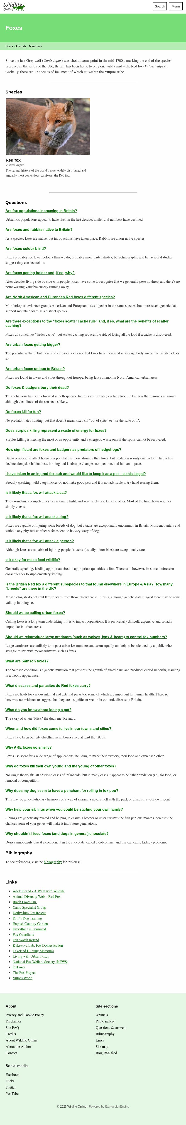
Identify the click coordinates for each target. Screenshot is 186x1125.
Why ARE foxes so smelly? (28, 747)
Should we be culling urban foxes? (35, 613)
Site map (102, 1046)
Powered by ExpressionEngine (109, 1106)
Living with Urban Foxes (31, 956)
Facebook (13, 1074)
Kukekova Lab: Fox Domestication (38, 945)
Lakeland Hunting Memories (33, 950)
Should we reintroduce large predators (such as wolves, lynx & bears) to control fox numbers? (86, 637)
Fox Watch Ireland (26, 939)
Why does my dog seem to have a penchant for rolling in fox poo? (61, 791)
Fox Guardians (23, 934)
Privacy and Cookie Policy (25, 1014)
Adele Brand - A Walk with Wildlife (39, 891)
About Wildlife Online (22, 1040)
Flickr (10, 1080)
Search (160, 6)
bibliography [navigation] (53, 861)
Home (9, 46)
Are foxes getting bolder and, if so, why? (40, 273)
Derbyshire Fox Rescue (29, 912)
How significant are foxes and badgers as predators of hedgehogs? (63, 449)
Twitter (11, 1087)
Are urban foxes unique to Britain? (35, 369)
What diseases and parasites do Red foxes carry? (48, 686)
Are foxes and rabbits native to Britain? (39, 230)
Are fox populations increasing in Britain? (41, 211)
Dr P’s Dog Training (27, 918)
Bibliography (105, 1033)
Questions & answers (111, 1027)
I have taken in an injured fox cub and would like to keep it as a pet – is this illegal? (75, 474)
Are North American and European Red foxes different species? (60, 297)
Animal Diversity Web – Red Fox (37, 896)
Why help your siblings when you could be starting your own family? (64, 809)
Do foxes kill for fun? (23, 412)
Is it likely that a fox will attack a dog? (37, 517)
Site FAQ (12, 1027)
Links (100, 1040)
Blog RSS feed (106, 1052)
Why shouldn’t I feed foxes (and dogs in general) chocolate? (57, 834)
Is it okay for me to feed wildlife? (32, 560)
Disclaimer (13, 1021)
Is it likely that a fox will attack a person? (39, 541)
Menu (176, 6)
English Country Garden (30, 923)
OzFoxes (19, 967)
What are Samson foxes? (27, 661)
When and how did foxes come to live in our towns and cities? (58, 729)
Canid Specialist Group (29, 907)
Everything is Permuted (29, 929)
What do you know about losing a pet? (38, 710)
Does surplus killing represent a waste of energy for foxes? (56, 430)
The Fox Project (24, 972)
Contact (11, 1052)
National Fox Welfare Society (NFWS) (40, 961)
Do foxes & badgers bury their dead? (37, 387)
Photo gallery (105, 1021)
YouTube (12, 1093)
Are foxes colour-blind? (25, 249)
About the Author (18, 1046)
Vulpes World (22, 977)
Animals (21, 46)
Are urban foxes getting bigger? (32, 344)
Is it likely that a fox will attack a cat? (36, 492)
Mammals (35, 46)
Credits (11, 1033)
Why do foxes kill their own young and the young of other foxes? (60, 766)
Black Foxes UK (25, 901)
